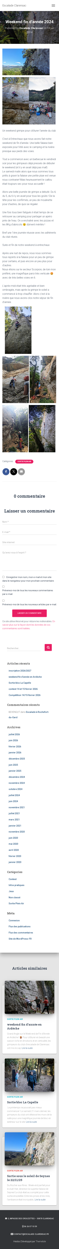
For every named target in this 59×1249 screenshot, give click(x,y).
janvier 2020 (15, 862)
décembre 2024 (17, 777)
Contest (13, 879)
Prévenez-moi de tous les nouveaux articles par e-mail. (29, 604)
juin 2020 (13, 838)
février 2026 (15, 746)
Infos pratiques (16, 885)
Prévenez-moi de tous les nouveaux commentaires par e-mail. (27, 592)
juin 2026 (13, 740)
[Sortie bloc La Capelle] (29, 1075)
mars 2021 (14, 819)
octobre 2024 (15, 789)
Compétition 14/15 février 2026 (24, 695)
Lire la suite (27, 1048)
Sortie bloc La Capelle (20, 683)
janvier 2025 (15, 771)
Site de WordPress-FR (20, 939)
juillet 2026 (14, 734)
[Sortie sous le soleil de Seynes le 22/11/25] (29, 1148)
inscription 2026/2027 (20, 670)
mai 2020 (13, 844)
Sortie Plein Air (24, 461)
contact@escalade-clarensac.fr (31, 1234)
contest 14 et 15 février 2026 (23, 689)
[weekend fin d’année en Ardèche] (29, 997)
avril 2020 (14, 850)
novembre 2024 (17, 783)
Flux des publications (20, 926)
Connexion (14, 920)
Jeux (11, 891)
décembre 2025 (17, 758)
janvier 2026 (15, 752)
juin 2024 (13, 801)
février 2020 (15, 856)
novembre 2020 (17, 831)
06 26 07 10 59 (30, 1226)
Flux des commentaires (21, 932)
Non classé (14, 897)
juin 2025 (13, 765)
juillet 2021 (14, 813)
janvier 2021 (15, 825)
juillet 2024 (14, 795)
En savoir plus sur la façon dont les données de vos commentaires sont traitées (28, 625)
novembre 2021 (17, 807)
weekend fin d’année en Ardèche (25, 677)
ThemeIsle (41, 1241)
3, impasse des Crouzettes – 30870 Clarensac (31, 1218)
